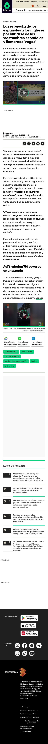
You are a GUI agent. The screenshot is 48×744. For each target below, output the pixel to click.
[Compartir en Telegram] (38, 145)
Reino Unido (26, 352)
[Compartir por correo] (42, 145)
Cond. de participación (29, 717)
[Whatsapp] (32, 648)
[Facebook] (24, 648)
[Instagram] (17, 655)
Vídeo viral (9, 366)
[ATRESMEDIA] (24, 672)
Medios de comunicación (16, 361)
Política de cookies (28, 714)
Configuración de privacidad (32, 722)
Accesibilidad (25, 732)
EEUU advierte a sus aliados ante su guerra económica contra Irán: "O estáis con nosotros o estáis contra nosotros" (29, 503)
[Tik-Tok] (24, 655)
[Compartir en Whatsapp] (33, 145)
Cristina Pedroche (37, 10)
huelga (34, 361)
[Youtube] (32, 655)
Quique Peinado (12, 356)
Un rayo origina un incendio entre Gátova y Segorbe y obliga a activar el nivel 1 (27, 490)
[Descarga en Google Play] (29, 620)
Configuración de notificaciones (27, 727)
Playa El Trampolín (30, 2)
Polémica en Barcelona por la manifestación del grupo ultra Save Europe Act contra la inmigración (28, 531)
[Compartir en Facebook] (29, 145)
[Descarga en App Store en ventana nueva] (28, 628)
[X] (24, 145)
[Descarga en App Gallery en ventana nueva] (29, 635)
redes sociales (11, 352)
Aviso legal (24, 707)
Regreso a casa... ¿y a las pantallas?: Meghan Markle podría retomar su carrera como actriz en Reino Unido (28, 518)
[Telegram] (39, 648)
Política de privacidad (29, 710)
